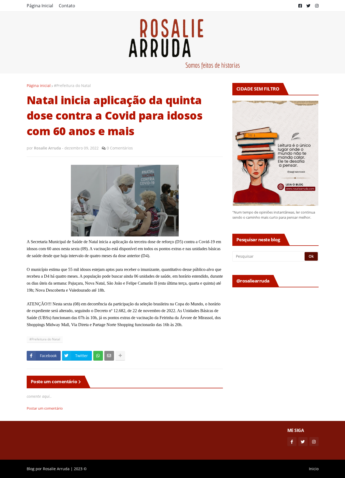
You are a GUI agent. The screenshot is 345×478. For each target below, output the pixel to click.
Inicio (314, 468)
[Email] (109, 356)
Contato (67, 6)
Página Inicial (40, 6)
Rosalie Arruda (56, 468)
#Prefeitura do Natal (72, 85)
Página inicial (39, 85)
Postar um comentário (45, 408)
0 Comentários (120, 148)
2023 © (80, 468)
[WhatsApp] (98, 356)
